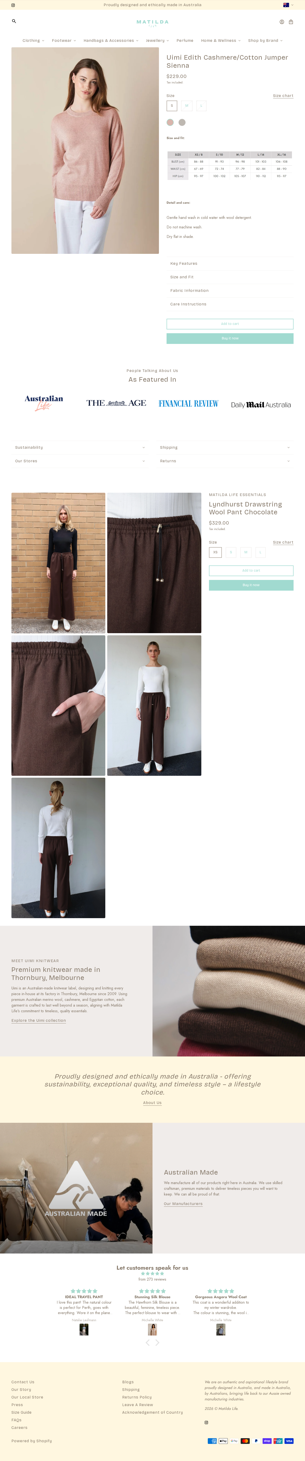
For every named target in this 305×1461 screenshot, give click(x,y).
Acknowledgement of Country (152, 1412)
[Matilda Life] (152, 22)
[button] (149, 1342)
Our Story (21, 1389)
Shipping (131, 1389)
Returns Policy (137, 1397)
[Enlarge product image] (85, 150)
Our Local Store (27, 1397)
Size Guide (21, 1412)
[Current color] (170, 122)
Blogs (128, 1382)
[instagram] (13, 5)
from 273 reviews (152, 1279)
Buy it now (230, 338)
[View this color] (182, 122)
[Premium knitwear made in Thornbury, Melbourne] (228, 991)
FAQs (16, 1420)
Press (17, 1405)
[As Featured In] (44, 403)
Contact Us (23, 1382)
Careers (19, 1427)
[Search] (14, 21)
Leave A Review (137, 1405)
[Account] (282, 21)
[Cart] (291, 21)
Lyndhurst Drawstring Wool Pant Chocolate (245, 508)
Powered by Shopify (31, 1441)
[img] (152, 1274)
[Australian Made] (76, 1188)
